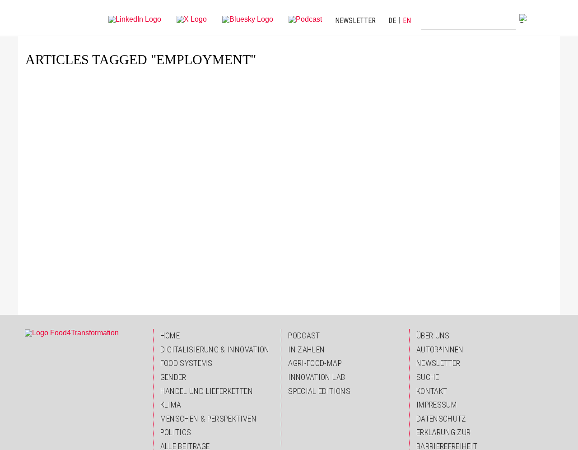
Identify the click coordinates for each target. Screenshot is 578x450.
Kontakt (431, 391)
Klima (171, 404)
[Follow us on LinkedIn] (134, 19)
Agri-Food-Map (315, 363)
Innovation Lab (316, 377)
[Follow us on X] (192, 19)
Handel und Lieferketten (206, 391)
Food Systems (186, 363)
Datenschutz (441, 418)
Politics (175, 432)
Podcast (304, 335)
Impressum (436, 404)
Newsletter (355, 20)
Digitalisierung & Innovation (215, 349)
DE (392, 20)
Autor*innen (440, 349)
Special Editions (319, 391)
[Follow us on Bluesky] (247, 19)
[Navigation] (544, 18)
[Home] (44, 18)
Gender (173, 377)
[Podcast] (305, 19)
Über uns (433, 335)
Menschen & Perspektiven (208, 418)
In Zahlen (306, 349)
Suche (427, 377)
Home (170, 335)
